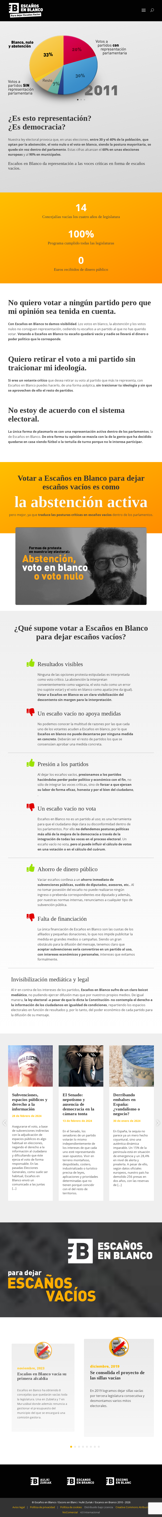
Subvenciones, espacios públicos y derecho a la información (29, 1102)
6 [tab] (91, 1447)
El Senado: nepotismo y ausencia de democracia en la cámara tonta (78, 1104)
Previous (5, 1123)
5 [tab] (87, 1447)
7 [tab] (95, 1447)
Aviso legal (18, 1507)
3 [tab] (79, 1447)
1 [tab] (71, 1447)
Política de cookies (71, 1507)
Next (157, 1123)
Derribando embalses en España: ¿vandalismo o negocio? (126, 1104)
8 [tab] (99, 1447)
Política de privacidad (42, 1507)
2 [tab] (75, 1447)
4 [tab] (83, 1447)
